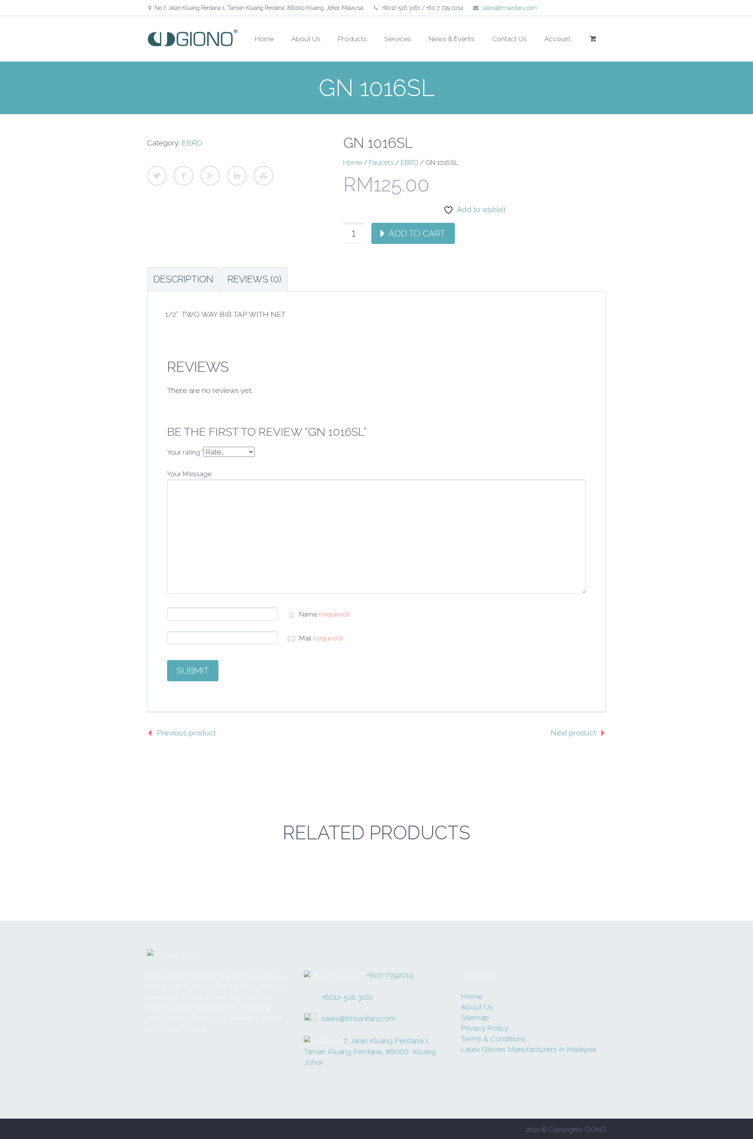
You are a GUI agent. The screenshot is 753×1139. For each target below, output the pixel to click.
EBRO (192, 142)
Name (324, 614)
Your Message (189, 474)
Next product (573, 732)
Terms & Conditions (493, 1038)
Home (264, 39)
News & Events (452, 39)
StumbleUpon (263, 176)
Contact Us (509, 39)
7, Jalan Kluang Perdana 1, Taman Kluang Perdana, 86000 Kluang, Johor (371, 1051)
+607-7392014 (390, 975)
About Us (305, 39)
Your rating (185, 452)
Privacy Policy (484, 1028)
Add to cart (417, 233)
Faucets (381, 162)
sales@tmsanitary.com (509, 8)
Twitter (157, 176)
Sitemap (475, 1017)
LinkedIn (237, 176)
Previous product (186, 732)
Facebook (183, 176)
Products (352, 39)
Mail (321, 638)
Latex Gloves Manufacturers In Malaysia (528, 1049)
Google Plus (210, 176)
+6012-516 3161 (347, 997)
